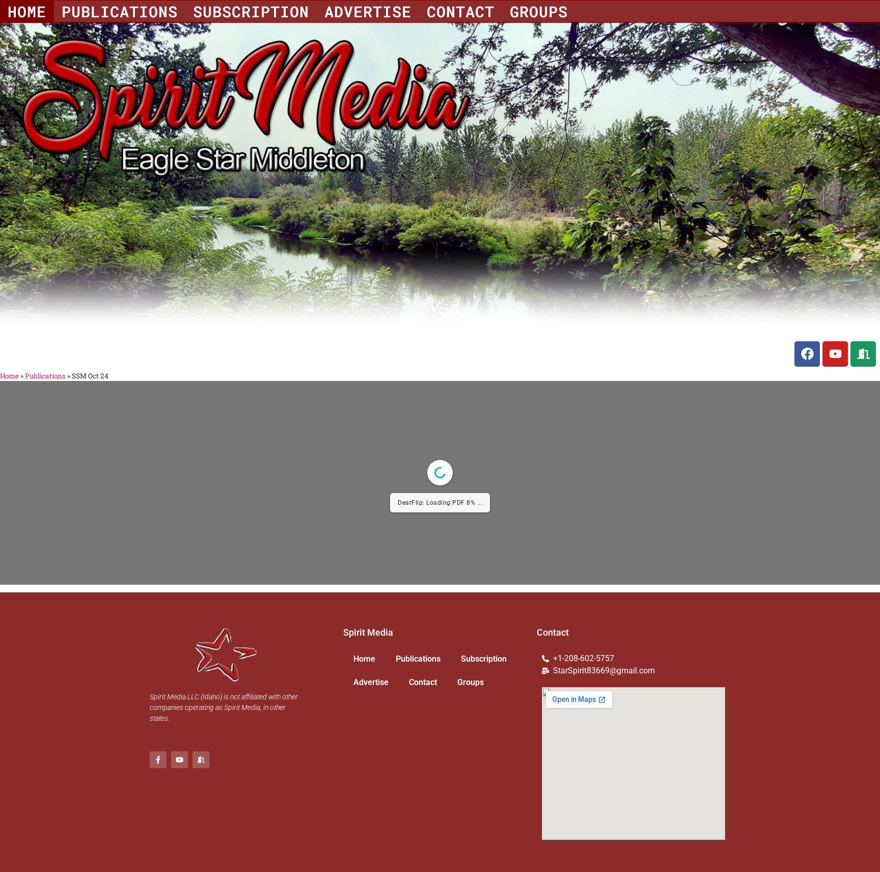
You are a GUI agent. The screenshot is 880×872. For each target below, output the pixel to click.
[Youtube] (835, 354)
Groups (539, 11)
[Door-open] (863, 354)
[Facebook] (807, 354)
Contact (460, 11)
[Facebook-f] (158, 759)
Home (27, 11)
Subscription (251, 11)
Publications (120, 11)
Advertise (367, 11)
